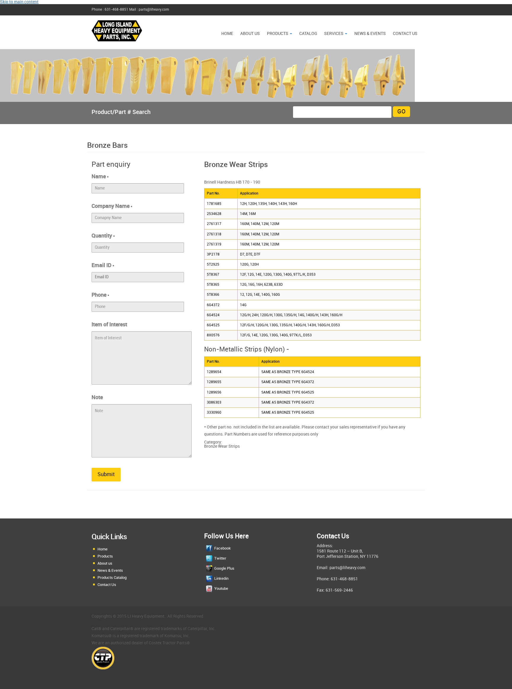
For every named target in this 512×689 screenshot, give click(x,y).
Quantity (103, 236)
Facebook (222, 548)
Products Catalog (112, 578)
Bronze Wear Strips (222, 446)
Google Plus (224, 568)
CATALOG (308, 33)
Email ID (103, 265)
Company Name (112, 206)
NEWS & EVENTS (370, 33)
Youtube (221, 589)
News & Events (110, 570)
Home (227, 33)
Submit (106, 474)
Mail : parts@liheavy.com (149, 10)
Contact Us (405, 33)
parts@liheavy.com (347, 568)
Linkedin (221, 578)
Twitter (220, 558)
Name (100, 176)
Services (334, 33)
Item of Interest (109, 324)
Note (97, 397)
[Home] (117, 44)
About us (250, 33)
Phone (100, 295)
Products (278, 33)
